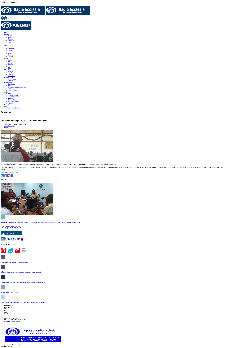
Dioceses (6, 127)
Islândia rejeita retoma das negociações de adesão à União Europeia (21, 272)
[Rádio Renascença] (11, 235)
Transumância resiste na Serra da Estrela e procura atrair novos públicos (23, 282)
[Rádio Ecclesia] (23, 14)
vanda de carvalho (9, 126)
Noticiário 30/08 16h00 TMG (9, 292)
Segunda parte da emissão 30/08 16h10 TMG (14, 262)
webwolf (9, 346)
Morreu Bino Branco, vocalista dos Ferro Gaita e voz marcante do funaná (23, 302)
